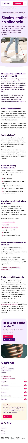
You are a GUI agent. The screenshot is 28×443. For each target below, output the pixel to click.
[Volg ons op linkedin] (7, 423)
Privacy (3, 431)
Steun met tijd (8, 340)
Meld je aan (7, 416)
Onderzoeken (5, 388)
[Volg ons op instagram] (5, 423)
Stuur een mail (7, 376)
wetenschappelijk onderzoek (9, 304)
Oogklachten (4, 385)
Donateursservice (6, 395)
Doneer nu (17, 3)
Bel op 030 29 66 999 (9, 378)
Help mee (4, 399)
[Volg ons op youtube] (10, 423)
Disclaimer (4, 428)
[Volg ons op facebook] (2, 423)
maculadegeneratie (9, 222)
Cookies (3, 433)
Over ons (3, 392)
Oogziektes (4, 381)
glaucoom (6, 224)
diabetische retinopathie (10, 227)
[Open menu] (24, 3)
